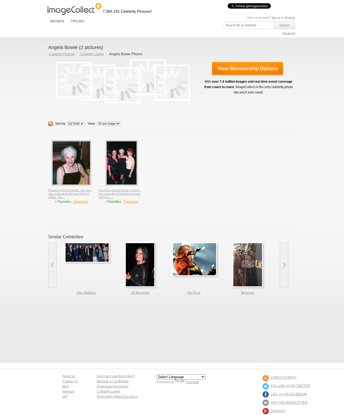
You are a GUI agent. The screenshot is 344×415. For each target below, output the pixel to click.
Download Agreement (112, 386)
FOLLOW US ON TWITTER (290, 386)
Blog (65, 386)
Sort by (60, 123)
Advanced (288, 33)
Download (80, 202)
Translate (192, 382)
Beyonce (247, 293)
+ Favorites (63, 202)
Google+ (278, 411)
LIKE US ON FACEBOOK (289, 394)
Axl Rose (193, 293)
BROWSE (57, 21)
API (64, 397)
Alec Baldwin (86, 293)
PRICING (77, 21)
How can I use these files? (116, 376)
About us (68, 376)
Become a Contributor (113, 381)
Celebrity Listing (92, 54)
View (91, 123)
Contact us (70, 381)
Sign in (275, 17)
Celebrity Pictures (62, 54)
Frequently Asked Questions (117, 397)
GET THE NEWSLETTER (289, 402)
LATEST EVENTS (283, 377)
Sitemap (68, 391)
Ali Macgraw (140, 293)
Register (289, 17)
